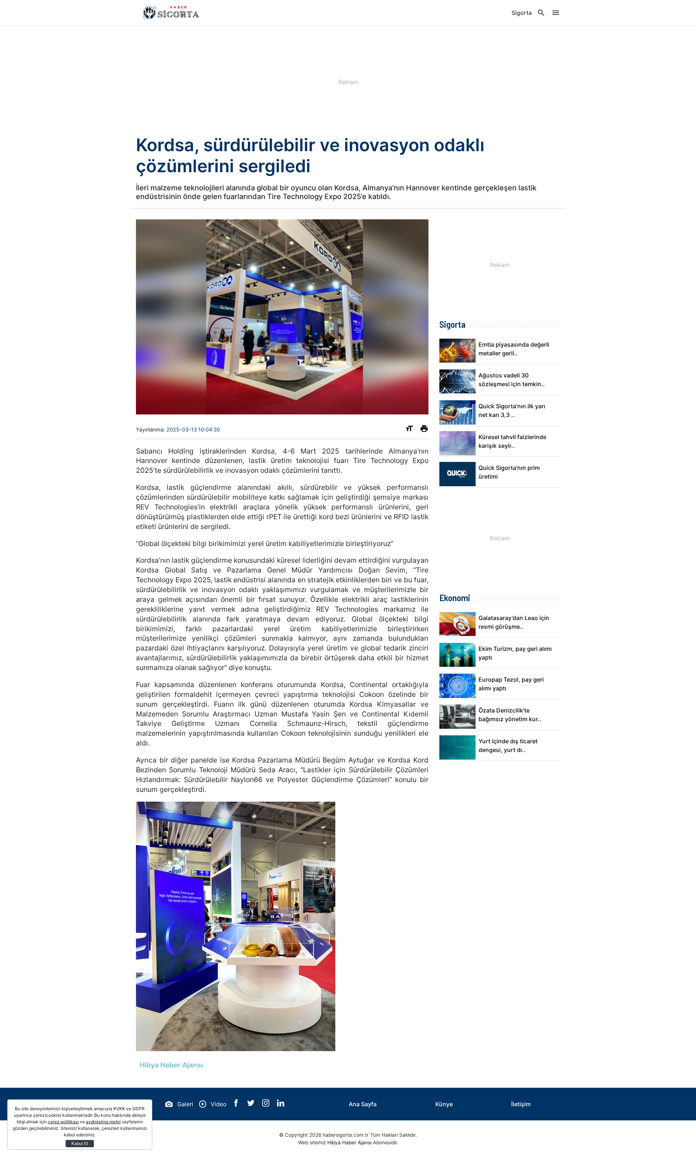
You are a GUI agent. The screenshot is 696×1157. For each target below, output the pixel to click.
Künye (444, 1104)
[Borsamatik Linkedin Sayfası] (280, 1104)
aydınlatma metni (103, 1121)
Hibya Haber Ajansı (349, 1142)
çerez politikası (63, 1121)
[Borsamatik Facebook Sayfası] (236, 1104)
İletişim (521, 1104)
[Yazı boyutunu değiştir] (409, 430)
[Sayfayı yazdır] (424, 430)
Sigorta (521, 12)
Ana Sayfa (363, 1104)
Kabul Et (79, 1143)
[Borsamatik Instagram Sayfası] (266, 1104)
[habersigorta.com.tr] (172, 12)
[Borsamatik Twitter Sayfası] (251, 1104)
